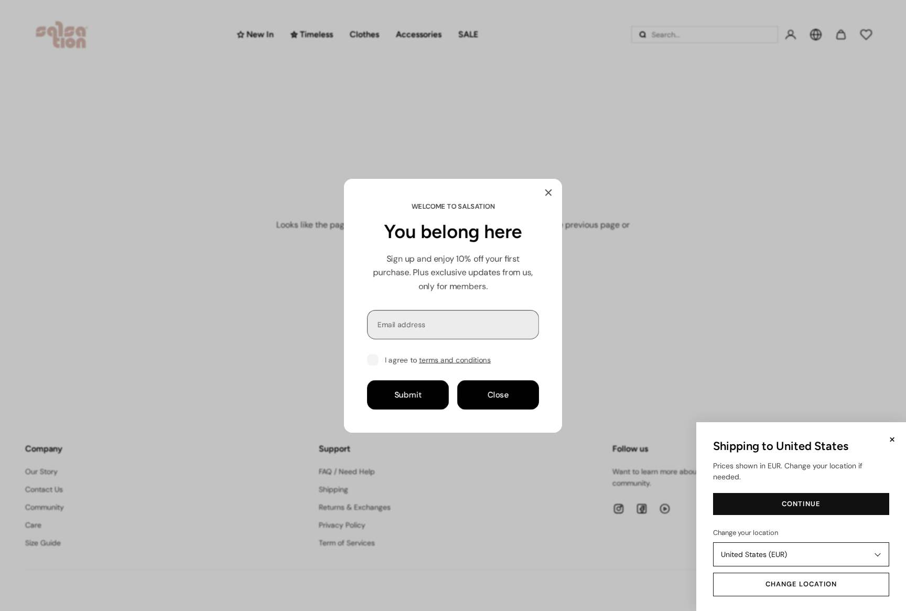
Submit (408, 394)
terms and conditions (455, 360)
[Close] (548, 192)
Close (498, 394)
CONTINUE (801, 503)
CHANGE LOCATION (801, 584)
